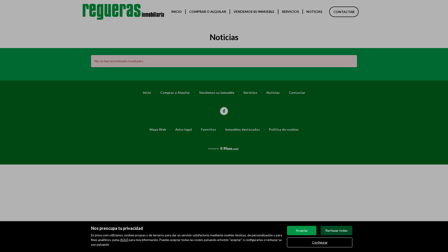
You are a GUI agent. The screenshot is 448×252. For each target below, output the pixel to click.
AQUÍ (124, 240)
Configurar (320, 242)
